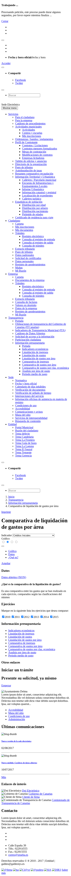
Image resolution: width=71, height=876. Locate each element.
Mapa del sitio (23, 414)
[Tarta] (16, 542)
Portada (19, 320)
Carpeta (19, 223)
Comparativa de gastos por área (39, 364)
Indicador (6, 535)
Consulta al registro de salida (37, 242)
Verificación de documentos (30, 389)
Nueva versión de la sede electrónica (16, 741)
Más (3, 777)
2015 (55, 616)
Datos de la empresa (26, 308)
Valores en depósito (25, 305)
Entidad (12, 424)
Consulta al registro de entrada (38, 239)
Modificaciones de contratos (37, 154)
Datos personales (24, 261)
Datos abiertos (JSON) (13, 577)
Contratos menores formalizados (39, 148)
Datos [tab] (11, 554)
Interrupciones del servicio (29, 396)
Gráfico (5, 538)
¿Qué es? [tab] (13, 557)
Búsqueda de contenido (28, 421)
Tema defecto (22, 433)
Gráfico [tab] (12, 551)
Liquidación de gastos (34, 355)
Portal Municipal (24, 427)
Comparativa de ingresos (35, 361)
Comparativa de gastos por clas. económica (45, 367)
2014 (46, 616)
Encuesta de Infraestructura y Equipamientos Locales (38, 185)
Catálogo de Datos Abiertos (30, 333)
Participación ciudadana (28, 339)
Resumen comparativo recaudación (34, 173)
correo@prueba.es (18, 854)
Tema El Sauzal (23, 449)
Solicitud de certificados (28, 258)
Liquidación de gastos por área (38, 358)
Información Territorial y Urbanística (35, 176)
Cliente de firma (31, 796)
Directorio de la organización (31, 164)
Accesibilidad (22, 408)
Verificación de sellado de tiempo (33, 392)
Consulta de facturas (26, 302)
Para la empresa (23, 120)
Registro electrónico (33, 236)
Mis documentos (24, 230)
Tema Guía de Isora (26, 443)
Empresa (13, 273)
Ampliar (5, 563)
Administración (16, 719)
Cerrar (4, 21)
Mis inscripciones (31, 136)
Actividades (28, 129)
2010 (8, 616)
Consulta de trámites (33, 245)
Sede (11, 377)
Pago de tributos (24, 167)
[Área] (8, 542)
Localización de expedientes (37, 195)
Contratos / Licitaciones (35, 145)
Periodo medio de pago (34, 374)
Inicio (11, 496)
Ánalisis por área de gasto (36, 371)
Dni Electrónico (30, 790)
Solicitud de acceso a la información (34, 336)
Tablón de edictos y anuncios (31, 161)
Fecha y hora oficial (26, 383)
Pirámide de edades (32, 214)
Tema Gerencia (23, 455)
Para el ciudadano (24, 117)
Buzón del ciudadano (26, 430)
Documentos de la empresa (29, 280)
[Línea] (12, 542)
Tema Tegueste (23, 452)
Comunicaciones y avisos (29, 411)
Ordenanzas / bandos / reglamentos (34, 139)
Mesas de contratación (34, 151)
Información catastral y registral (39, 192)
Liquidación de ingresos (35, 352)
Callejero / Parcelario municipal (39, 179)
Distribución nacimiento (35, 211)
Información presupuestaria (30, 342)
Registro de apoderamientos (30, 264)
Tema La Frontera (25, 439)
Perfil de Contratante (26, 142)
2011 (17, 616)
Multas (19, 267)
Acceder (6, 63)
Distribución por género (35, 208)
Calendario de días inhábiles (30, 386)
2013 (37, 616)
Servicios (13, 114)
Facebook (20, 79)
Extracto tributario (25, 248)
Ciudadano (14, 220)
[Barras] (3, 542)
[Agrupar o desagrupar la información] (2, 546)
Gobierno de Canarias (40, 793)
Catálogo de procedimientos (30, 123)
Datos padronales (24, 255)
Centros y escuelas (32, 132)
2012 (27, 616)
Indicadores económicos (35, 349)
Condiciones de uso (26, 405)
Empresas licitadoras (33, 157)
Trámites (19, 233)
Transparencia (15, 317)
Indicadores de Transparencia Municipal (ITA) (40, 330)
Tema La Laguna (24, 446)
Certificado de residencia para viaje (34, 217)
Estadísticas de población (28, 201)
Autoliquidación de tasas (28, 170)
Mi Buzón (20, 270)
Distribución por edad (34, 204)
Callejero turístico (31, 198)
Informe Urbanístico (33, 189)
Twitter (19, 83)
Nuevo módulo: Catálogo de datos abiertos (19, 763)
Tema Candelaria (24, 436)
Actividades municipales (28, 126)
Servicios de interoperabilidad (31, 418)
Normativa (21, 380)
